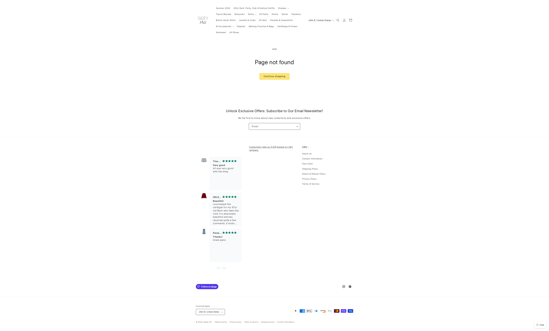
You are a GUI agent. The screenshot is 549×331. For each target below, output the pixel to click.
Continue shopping (274, 76)
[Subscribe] (297, 126)
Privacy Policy (309, 179)
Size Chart (307, 164)
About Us (307, 154)
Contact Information (312, 159)
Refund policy (221, 322)
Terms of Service (310, 184)
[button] (283, 8)
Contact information (285, 322)
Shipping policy (267, 322)
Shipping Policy (310, 169)
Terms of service (251, 322)
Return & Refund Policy (314, 174)
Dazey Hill (207, 322)
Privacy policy (236, 322)
